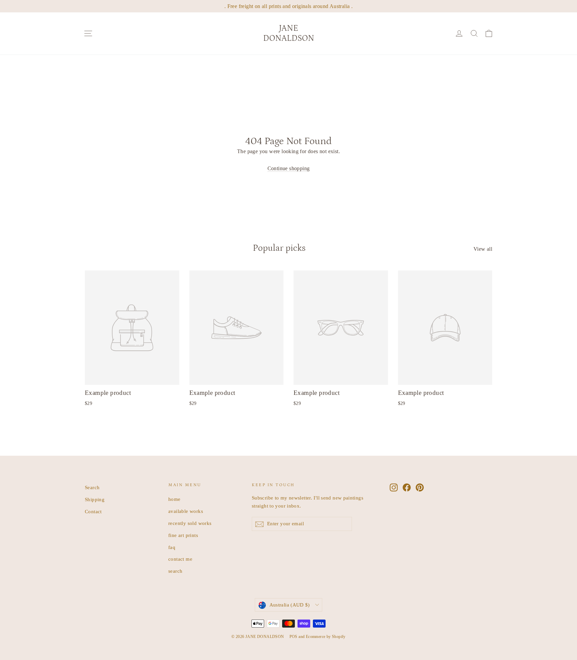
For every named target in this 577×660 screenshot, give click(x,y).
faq (171, 547)
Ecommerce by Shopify (326, 636)
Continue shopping (288, 168)
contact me (180, 559)
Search (92, 487)
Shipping (95, 499)
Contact (93, 511)
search (175, 571)
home (174, 499)
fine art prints (183, 535)
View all (482, 249)
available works (185, 511)
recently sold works (190, 523)
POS (294, 636)
